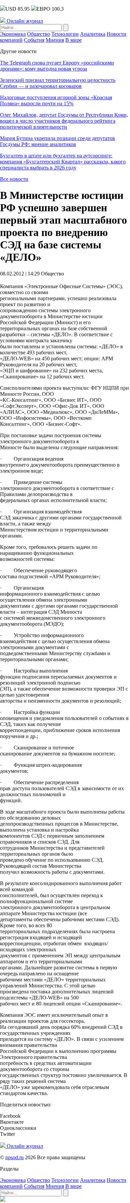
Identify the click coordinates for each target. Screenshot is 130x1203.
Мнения (55, 40)
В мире (73, 40)
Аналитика (92, 34)
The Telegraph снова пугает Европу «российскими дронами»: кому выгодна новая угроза (57, 66)
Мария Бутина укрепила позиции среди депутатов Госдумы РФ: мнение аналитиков (57, 141)
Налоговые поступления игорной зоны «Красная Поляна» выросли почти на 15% (56, 100)
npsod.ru (14, 1157)
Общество (38, 34)
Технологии (65, 34)
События (34, 40)
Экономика (13, 34)
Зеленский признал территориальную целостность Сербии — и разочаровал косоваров (57, 83)
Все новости (14, 179)
